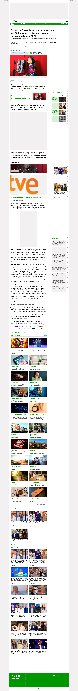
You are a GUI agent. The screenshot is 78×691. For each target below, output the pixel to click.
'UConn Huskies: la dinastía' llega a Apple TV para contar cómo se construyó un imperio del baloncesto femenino (58, 282)
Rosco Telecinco (46, 1)
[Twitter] (39, 53)
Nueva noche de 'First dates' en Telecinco (55, 111)
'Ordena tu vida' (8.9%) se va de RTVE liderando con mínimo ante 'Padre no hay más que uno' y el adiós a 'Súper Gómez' (19, 651)
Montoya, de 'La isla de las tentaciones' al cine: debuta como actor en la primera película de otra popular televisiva (18, 633)
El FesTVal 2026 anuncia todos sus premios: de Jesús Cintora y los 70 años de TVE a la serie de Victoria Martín (38, 615)
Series (38, 23)
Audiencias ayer (25, 1)
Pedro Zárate (13, 526)
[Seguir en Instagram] (56, 676)
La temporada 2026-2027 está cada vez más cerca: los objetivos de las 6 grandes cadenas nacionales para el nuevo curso (19, 523)
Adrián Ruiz (13, 583)
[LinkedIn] (41, 53)
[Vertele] (16, 676)
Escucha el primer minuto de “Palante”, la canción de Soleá (25, 197)
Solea (25, 332)
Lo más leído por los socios (16, 508)
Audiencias (25, 23)
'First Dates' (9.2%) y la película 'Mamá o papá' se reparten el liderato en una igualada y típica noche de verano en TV (19, 541)
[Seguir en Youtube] (58, 676)
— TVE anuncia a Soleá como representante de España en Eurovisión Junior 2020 (29, 46)
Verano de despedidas (37, 1)
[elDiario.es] (15, 678)
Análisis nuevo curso (20, 1)
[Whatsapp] (31, 53)
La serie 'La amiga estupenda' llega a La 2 (54, 117)
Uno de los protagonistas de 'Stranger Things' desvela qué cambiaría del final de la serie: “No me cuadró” (58, 274)
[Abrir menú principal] (67, 21)
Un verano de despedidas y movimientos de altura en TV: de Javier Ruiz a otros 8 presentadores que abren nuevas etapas (19, 615)
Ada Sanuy (31, 653)
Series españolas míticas (31, 1)
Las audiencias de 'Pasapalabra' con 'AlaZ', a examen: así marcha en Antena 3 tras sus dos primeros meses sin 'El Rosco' (19, 580)
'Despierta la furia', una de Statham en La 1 (55, 98)
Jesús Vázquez (63, 1)
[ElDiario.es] (63, 23)
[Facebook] (34, 53)
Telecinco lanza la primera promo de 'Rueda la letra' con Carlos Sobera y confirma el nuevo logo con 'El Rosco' (19, 597)
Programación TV (18, 23)
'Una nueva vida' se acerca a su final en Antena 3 (55, 104)
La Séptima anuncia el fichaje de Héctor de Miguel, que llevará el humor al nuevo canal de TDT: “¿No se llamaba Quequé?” (37, 597)
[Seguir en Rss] (59, 676)
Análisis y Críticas (47, 23)
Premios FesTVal (59, 1)
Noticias (12, 23)
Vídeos (41, 23)
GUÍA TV (57, 92)
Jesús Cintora (50, 1)
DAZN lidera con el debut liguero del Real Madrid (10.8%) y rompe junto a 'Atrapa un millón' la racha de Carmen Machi (37, 523)
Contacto (33, 688)
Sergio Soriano (13, 599)
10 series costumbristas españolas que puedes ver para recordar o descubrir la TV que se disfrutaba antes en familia (38, 580)
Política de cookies (44, 688)
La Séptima (42, 1)
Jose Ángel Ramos (32, 583)
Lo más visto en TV (32, 23)
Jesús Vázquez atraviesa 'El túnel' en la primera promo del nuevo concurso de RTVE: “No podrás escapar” (38, 651)
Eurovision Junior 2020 (18, 332)
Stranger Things (54, 1)
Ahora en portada (14, 547)
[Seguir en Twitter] (53, 676)
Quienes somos (29, 688)
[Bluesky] (36, 53)
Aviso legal (38, 688)
